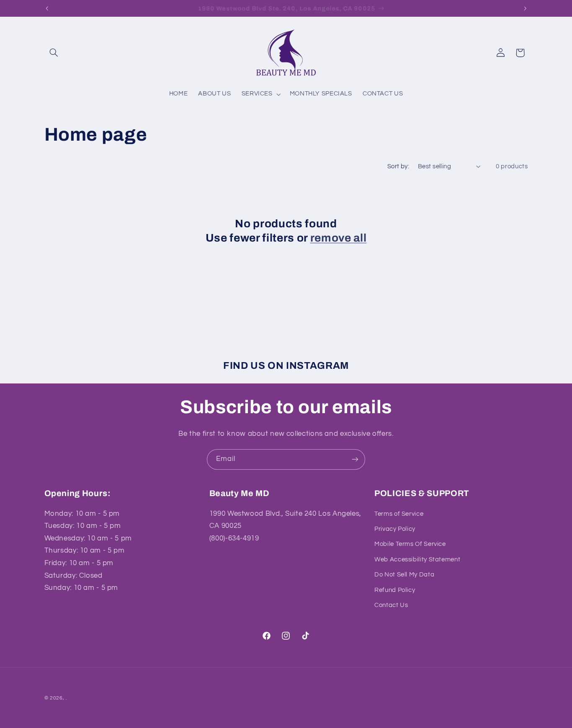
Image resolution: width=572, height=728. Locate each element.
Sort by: (398, 166)
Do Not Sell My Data (404, 574)
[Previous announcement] (47, 8)
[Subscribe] (355, 459)
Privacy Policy (394, 529)
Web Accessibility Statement (417, 559)
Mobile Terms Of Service (410, 544)
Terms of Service (398, 513)
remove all (338, 238)
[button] (54, 52)
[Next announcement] (525, 8)
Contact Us (391, 605)
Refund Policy (394, 590)
